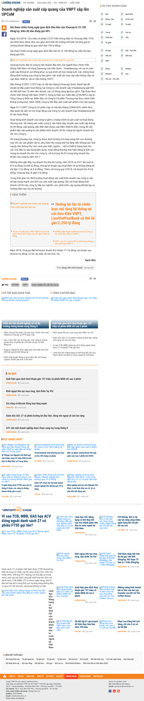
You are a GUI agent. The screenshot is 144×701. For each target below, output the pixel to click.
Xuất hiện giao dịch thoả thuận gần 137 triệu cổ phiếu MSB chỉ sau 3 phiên (72, 325)
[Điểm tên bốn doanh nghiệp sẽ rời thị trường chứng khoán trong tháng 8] (25, 312)
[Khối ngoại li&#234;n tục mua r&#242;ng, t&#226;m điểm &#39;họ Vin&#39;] (65, 558)
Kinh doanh (6, 466)
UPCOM (15, 284)
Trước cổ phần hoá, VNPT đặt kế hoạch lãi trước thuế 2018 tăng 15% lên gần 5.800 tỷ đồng (31, 234)
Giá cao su (59, 663)
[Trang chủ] (4, 27)
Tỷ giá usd (40, 659)
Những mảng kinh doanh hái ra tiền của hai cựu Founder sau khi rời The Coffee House (129, 591)
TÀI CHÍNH (50, 676)
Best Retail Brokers (73, 663)
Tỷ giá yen (51, 659)
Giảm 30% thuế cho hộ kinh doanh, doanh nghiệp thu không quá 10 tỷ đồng (48, 486)
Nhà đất (78, 631)
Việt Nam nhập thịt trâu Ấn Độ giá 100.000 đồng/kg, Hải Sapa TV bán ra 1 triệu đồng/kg (129, 558)
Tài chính (38, 461)
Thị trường (28, 3)
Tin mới (11, 373)
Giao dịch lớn (44, 3)
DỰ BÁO (21, 676)
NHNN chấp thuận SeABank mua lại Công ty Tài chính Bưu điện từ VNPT (74, 233)
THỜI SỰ (12, 676)
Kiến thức (75, 3)
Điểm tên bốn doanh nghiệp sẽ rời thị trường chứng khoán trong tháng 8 (21, 325)
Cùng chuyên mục (64, 293)
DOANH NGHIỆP (85, 676)
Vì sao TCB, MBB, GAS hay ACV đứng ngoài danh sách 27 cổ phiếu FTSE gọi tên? (74, 346)
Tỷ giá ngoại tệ (28, 659)
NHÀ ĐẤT (59, 676)
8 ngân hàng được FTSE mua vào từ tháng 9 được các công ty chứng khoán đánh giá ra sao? (17, 488)
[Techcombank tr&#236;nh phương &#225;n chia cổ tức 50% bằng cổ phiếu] (49, 447)
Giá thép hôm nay (12, 663)
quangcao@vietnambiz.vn (124, 686)
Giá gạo (49, 663)
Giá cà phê (84, 659)
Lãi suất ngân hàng (113, 659)
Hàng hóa (10, 408)
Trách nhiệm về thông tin (15, 698)
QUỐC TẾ (40, 676)
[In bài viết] (91, 21)
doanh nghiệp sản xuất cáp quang (45, 284)
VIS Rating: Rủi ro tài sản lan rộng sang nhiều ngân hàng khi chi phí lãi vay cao (129, 521)
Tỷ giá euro (61, 659)
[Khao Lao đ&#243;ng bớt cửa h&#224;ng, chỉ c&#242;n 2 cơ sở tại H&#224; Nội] (107, 625)
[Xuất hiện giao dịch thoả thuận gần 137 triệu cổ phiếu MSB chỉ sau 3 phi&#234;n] (65, 591)
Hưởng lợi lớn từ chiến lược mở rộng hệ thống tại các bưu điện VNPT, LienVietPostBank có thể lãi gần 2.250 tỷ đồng (73, 213)
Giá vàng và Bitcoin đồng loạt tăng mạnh (26, 403)
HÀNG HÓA (30, 676)
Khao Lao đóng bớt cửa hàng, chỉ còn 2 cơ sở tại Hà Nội (129, 624)
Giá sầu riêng (27, 663)
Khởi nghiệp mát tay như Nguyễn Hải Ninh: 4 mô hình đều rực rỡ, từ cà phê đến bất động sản (82, 488)
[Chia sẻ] (4, 34)
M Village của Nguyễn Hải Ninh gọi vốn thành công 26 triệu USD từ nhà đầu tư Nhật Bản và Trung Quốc (17, 458)
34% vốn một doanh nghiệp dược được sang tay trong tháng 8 (37, 428)
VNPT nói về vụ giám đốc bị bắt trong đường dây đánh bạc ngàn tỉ (74, 242)
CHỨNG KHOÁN (71, 676)
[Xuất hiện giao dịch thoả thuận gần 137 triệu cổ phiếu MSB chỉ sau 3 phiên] (74, 312)
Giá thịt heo (39, 663)
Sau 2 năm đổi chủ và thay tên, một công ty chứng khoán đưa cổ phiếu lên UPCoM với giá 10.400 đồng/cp (25, 342)
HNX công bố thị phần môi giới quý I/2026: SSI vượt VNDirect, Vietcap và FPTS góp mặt (26, 334)
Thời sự (37, 494)
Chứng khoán (11, 2)
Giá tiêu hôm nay (97, 659)
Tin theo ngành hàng (114, 5)
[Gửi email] (95, 21)
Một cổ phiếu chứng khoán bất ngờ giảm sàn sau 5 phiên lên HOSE (81, 454)
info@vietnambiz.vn (18, 696)
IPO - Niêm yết (60, 3)
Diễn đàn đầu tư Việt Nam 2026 (95, 663)
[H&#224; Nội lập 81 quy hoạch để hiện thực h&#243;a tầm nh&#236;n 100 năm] (65, 625)
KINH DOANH (98, 676)
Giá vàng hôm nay (13, 659)
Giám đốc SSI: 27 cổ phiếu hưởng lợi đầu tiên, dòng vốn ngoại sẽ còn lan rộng (75, 339)
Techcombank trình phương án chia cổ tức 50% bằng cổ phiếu (49, 454)
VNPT (25, 284)
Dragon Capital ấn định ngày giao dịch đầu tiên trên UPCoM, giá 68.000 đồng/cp (26, 351)
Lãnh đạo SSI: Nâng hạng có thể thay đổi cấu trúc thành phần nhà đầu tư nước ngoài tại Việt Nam (74, 354)
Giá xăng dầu (129, 659)
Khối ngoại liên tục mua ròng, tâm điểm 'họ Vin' (73, 333)
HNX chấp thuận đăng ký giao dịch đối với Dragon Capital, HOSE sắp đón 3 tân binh (25, 358)
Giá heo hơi (72, 659)
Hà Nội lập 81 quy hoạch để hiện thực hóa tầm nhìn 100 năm (86, 624)
